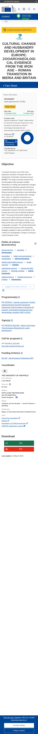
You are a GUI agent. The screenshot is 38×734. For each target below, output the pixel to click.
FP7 (6, 22)
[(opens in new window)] (9, 8)
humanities (6, 256)
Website (7, 421)
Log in (19, 9)
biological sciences (25, 277)
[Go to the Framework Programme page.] (19, 37)
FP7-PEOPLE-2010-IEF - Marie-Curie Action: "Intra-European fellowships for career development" (18, 328)
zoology (4, 279)
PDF (20, 449)
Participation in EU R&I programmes (16, 423)
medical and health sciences (12, 262)
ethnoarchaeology (22, 259)
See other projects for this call (13, 346)
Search (29, 9)
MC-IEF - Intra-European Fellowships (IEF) (18, 358)
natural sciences (8, 277)
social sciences (7, 250)
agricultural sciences (9, 268)
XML (20, 443)
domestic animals (17, 271)
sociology (20, 250)
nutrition (15, 265)
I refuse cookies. (19, 730)
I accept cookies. (19, 725)
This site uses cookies (11, 718)
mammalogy (16, 279)
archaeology (6, 259)
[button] (24, 9)
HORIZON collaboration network (15, 426)
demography (7, 252)
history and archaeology (23, 256)
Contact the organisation (13, 418)
